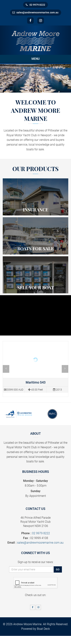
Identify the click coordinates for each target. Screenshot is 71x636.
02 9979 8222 (37, 4)
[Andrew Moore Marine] (35, 41)
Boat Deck (43, 628)
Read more (35, 369)
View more (35, 197)
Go (58, 569)
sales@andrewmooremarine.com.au (37, 12)
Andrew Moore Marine (27, 624)
